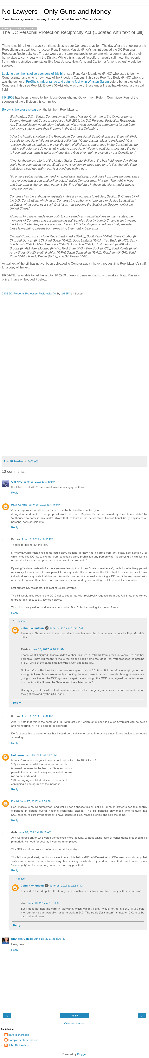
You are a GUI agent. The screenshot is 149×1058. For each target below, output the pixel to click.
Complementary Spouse (23, 1040)
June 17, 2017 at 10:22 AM (66, 627)
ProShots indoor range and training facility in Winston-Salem (67, 81)
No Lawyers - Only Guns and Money (56, 11)
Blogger (82, 1054)
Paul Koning (19, 504)
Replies (20, 621)
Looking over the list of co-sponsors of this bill (33, 73)
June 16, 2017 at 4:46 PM (44, 504)
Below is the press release (20, 109)
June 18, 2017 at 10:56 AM (34, 832)
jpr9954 (65, 293)
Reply (14, 492)
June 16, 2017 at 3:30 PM (39, 481)
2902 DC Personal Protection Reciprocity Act (29, 293)
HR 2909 (8, 97)
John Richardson (32, 627)
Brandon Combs (22, 938)
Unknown (17, 755)
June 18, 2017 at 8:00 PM (50, 938)
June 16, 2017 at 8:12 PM (41, 755)
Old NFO (17, 481)
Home (74, 1015)
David (15, 801)
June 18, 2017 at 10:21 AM (47, 649)
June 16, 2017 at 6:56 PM (37, 716)
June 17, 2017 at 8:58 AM (36, 801)
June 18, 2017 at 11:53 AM (66, 885)
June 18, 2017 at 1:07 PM (43, 903)
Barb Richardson (18, 1034)
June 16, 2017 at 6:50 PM (37, 539)
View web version (74, 1023)
